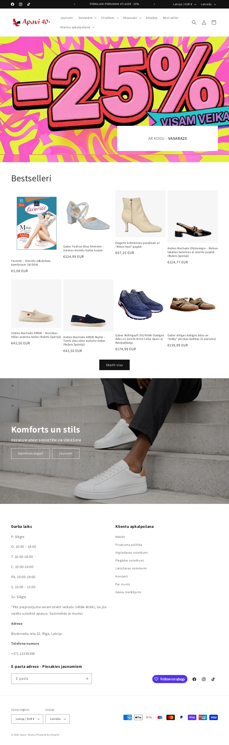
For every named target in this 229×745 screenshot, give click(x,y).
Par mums (122, 584)
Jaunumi (66, 453)
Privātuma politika (128, 545)
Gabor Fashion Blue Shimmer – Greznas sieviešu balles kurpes (83, 248)
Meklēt (120, 537)
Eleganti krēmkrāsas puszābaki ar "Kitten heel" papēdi (137, 245)
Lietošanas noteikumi (131, 568)
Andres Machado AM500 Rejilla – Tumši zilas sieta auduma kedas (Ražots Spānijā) (84, 341)
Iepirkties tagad (30, 453)
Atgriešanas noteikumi (131, 553)
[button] (87, 17)
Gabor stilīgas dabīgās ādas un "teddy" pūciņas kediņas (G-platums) (192, 337)
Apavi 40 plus (28, 734)
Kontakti (121, 576)
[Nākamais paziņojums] (154, 4)
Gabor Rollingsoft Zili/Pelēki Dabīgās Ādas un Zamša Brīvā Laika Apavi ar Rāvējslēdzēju (139, 339)
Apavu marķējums (128, 592)
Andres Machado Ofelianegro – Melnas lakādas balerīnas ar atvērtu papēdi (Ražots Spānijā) (193, 252)
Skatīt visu (114, 365)
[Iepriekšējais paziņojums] (75, 4)
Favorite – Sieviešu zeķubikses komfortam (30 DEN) (31, 263)
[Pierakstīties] (86, 678)
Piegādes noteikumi (129, 560)
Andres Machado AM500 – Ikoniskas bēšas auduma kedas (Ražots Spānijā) (36, 335)
